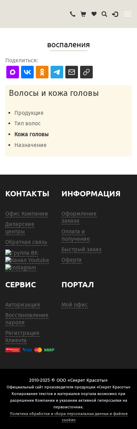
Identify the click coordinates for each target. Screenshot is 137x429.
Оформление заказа (79, 217)
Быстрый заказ (81, 249)
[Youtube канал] (27, 260)
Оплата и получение (75, 235)
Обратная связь (26, 242)
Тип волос (27, 123)
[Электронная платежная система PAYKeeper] (29, 349)
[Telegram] (20, 267)
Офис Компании (26, 213)
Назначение (30, 145)
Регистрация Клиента (22, 337)
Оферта (71, 259)
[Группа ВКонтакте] (21, 252)
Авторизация (22, 304)
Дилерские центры (19, 228)
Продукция (29, 113)
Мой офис (74, 304)
